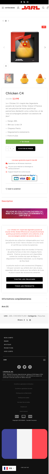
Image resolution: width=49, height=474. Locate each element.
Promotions (8, 348)
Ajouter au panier (25, 148)
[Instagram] (30, 367)
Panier (6, 341)
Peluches (41, 316)
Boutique (7, 344)
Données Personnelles (23, 402)
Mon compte (8, 338)
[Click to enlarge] (6, 65)
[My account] (18, 7)
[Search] (43, 7)
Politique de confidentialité (23, 393)
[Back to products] (5, 21)
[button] (4, 47)
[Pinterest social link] (30, 320)
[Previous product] (3, 21)
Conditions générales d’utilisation (23, 384)
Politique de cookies (23, 397)
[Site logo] (31, 8)
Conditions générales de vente (23, 388)
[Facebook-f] (19, 367)
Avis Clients (8, 351)
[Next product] (8, 21)
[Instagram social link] (27, 2)
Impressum (23, 406)
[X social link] (24, 2)
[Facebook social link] (21, 2)
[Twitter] (24, 367)
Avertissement (24, 411)
